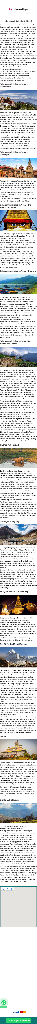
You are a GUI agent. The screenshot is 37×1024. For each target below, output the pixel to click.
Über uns (18, 966)
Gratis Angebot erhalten (18, 1021)
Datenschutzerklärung (18, 975)
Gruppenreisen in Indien (18, 991)
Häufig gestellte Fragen (18, 972)
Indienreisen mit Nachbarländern (18, 997)
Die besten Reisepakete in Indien (18, 988)
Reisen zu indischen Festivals (18, 994)
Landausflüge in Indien (18, 1000)
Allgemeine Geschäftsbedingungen (18, 978)
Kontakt (18, 969)
